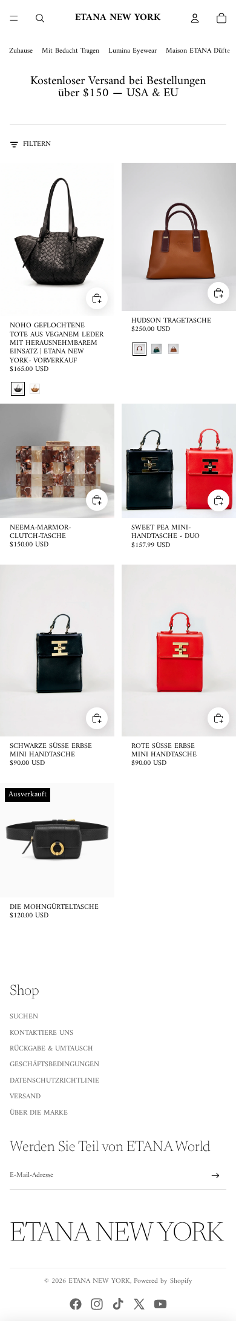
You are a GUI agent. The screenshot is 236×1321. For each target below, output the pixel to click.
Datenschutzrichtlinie (54, 1081)
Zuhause (21, 51)
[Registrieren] (215, 1176)
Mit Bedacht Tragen (70, 51)
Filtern (37, 145)
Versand (25, 1096)
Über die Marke (39, 1113)
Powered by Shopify (163, 1281)
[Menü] (14, 18)
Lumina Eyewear (132, 51)
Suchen (24, 1017)
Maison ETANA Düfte (198, 51)
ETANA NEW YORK (99, 1281)
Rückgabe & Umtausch (51, 1049)
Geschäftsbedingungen (54, 1064)
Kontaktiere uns (41, 1033)
